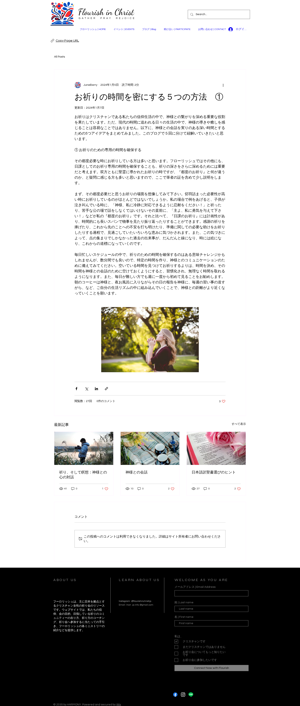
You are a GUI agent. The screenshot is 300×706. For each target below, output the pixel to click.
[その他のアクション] (223, 84)
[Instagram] (183, 694)
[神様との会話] (150, 448)
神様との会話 (137, 472)
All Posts (59, 56)
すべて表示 (239, 424)
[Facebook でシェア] (76, 389)
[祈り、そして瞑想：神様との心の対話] (83, 448)
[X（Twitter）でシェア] (86, 389)
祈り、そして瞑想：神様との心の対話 (83, 474)
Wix (118, 704)
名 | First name (183, 617)
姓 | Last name (183, 602)
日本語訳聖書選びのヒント (214, 472)
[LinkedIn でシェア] (96, 389)
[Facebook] (175, 694)
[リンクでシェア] (106, 389)
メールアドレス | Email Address (195, 587)
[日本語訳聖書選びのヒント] (216, 448)
